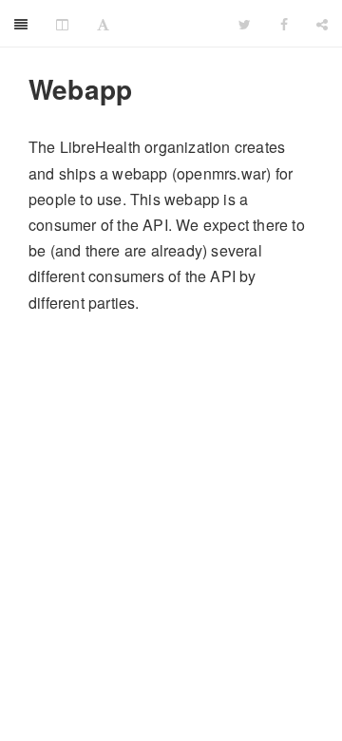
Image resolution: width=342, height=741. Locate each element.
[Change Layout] (62, 24)
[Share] (322, 24)
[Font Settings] (103, 24)
